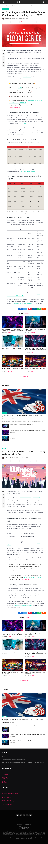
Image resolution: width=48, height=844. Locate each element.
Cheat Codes (5, 782)
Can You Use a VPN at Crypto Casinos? (11, 348)
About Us (6, 819)
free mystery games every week (23, 605)
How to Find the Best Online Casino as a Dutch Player (35, 369)
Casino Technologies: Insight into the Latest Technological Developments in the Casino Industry (35, 350)
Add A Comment (24, 376)
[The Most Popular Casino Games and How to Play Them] (12, 361)
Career (33, 819)
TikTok (3, 781)
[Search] (41, 2)
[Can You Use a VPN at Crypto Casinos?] (12, 341)
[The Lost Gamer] (24, 2)
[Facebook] (3, 54)
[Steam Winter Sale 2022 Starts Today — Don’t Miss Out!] (24, 487)
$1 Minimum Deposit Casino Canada (10, 793)
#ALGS (20, 88)
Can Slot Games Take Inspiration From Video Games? (21, 424)
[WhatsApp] (3, 65)
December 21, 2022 (14, 107)
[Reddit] (3, 62)
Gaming (33, 332)
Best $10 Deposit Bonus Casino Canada (11, 798)
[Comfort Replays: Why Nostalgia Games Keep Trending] (35, 322)
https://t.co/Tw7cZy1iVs (35, 100)
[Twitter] (3, 57)
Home (3, 5)
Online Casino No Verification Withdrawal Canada (13, 796)
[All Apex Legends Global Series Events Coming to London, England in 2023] (24, 47)
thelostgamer (6, 418)
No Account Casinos (6, 797)
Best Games (5, 780)
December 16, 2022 (26, 579)
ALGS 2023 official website (27, 171)
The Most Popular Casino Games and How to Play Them (12, 369)
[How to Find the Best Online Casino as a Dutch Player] (35, 361)
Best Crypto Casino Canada (8, 801)
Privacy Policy (26, 819)
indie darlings (36, 497)
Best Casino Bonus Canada (8, 794)
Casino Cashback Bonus (7, 804)
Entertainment (5, 774)
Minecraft (4, 775)
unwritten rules (27, 77)
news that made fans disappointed (23, 303)
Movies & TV (5, 778)
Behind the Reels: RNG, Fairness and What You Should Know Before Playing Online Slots (22, 416)
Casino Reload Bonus (6, 806)
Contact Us (39, 819)
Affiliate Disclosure (15, 819)
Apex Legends (6, 9)
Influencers (4, 777)
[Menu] (3, 2)
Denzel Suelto (8, 18)
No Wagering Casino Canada (8, 803)
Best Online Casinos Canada (8, 791)
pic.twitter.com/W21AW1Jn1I (17, 103)
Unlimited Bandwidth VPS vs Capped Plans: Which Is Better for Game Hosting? (12, 330)
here (25, 123)
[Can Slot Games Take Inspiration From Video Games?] (5, 426)
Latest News (5, 773)
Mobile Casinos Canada (7, 800)
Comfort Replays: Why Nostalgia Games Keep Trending (35, 330)
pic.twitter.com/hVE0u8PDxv (32, 577)
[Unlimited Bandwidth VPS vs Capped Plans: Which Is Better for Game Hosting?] (12, 322)
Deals (4, 448)
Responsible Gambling (24, 821)
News (9, 332)
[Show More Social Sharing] (38, 22)
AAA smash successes (25, 497)
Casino (10, 350)
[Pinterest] (3, 59)
